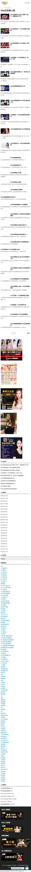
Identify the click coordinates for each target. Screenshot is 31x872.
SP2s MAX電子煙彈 (6, 587)
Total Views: (4, 801)
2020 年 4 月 (4, 538)
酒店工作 (3, 748)
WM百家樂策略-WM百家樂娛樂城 (19, 279)
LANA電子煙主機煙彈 (6, 638)
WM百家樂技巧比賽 (15, 172)
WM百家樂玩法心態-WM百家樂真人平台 (20, 257)
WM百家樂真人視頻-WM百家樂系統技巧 (20, 268)
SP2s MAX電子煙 (5, 585)
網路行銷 (3, 618)
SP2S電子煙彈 (4, 595)
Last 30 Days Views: (6, 796)
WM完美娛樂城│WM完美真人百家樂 (19, 44)
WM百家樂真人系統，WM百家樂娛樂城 (20, 287)
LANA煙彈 (3, 605)
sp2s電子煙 (4, 572)
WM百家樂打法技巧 (6, 486)
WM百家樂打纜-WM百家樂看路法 (19, 242)
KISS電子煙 (3, 574)
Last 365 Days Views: (6, 799)
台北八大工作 (4, 614)
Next (28, 333)
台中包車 (3, 727)
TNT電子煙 (3, 628)
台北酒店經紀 (4, 616)
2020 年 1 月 (4, 546)
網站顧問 (3, 583)
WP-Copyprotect (19, 871)
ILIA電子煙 (3, 570)
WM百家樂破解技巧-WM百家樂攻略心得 (20, 101)
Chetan (12, 871)
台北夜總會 (3, 736)
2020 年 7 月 (4, 530)
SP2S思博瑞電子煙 (5, 655)
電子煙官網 (3, 649)
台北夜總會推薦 (5, 742)
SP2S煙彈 (3, 599)
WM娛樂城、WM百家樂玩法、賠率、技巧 (19, 58)
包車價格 (3, 678)
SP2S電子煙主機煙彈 (6, 642)
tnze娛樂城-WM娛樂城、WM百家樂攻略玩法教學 (17, 865)
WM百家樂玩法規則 (15, 182)
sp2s (2, 566)
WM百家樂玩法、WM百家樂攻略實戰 (20, 144)
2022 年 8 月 (4, 501)
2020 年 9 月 (4, 525)
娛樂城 (2, 725)
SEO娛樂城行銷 (5, 734)
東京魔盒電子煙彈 (5, 603)
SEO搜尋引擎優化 (5, 620)
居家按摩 (3, 773)
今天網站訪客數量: (5, 788)
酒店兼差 (3, 700)
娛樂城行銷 (3, 732)
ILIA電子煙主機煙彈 (6, 643)
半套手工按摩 (4, 752)
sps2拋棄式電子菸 (5, 591)
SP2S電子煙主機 (5, 601)
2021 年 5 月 (4, 512)
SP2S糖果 (3, 657)
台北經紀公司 (4, 769)
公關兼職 (3, 705)
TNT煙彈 (3, 630)
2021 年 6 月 (4, 509)
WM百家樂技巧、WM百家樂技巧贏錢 (20, 29)
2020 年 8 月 (4, 528)
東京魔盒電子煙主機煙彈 (7, 647)
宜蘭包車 (3, 723)
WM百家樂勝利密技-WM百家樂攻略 (20, 129)
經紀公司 (3, 672)
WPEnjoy (21, 867)
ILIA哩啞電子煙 (4, 651)
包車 (2, 674)
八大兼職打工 (4, 568)
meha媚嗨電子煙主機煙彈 (7, 645)
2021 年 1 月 (4, 517)
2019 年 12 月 (4, 549)
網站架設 (3, 622)
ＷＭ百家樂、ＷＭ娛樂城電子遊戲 (19, 295)
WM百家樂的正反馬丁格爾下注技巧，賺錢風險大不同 (19, 15)
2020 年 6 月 (4, 533)
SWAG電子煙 (4, 659)
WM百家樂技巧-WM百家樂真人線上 (10, 249)
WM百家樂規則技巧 (15, 165)
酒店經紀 (3, 613)
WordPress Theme (12, 867)
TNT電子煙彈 (4, 690)
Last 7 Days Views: (6, 793)
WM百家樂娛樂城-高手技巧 (8, 197)
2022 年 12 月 (4, 496)
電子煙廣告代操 (5, 624)
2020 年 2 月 (4, 543)
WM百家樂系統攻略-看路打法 (18, 234)
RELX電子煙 (4, 576)
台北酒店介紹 (4, 740)
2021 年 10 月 (4, 504)
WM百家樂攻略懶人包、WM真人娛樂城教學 (20, 72)
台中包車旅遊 (4, 719)
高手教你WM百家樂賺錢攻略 (8, 481)
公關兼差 (3, 703)
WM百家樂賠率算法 (15, 157)
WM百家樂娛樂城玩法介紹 (17, 86)
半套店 (2, 756)
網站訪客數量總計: (5, 804)
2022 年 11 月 (4, 498)
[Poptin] (27, 868)
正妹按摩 (3, 758)
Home (2, 7)
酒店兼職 (3, 609)
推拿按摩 (3, 667)
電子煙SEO (3, 626)
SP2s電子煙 (4, 589)
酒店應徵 (3, 701)
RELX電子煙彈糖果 (5, 593)
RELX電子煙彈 (4, 607)
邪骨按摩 (3, 744)
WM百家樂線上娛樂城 (16, 189)
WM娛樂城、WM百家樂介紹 (18, 305)
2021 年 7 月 (4, 506)
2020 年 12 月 (4, 520)
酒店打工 (3, 765)
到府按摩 (3, 775)
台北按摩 (3, 754)
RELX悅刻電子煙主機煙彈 (7, 640)
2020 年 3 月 (4, 541)
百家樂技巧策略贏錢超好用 (7, 483)
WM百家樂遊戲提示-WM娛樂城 (19, 204)
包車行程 (3, 684)
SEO (2, 696)
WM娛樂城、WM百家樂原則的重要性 (20, 115)
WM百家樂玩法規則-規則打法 (18, 225)
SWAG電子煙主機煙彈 (6, 636)
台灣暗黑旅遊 (4, 669)
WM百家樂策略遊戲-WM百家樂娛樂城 (20, 324)
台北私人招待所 (5, 661)
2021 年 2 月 (4, 514)
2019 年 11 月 (4, 551)
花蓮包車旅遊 (4, 715)
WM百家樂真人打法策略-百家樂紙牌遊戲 (20, 214)
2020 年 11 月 (4, 522)
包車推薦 (3, 676)
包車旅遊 (3, 686)
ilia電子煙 (3, 582)
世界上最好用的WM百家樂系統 (9, 489)
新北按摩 (3, 771)
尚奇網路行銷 (4, 671)
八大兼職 (3, 611)
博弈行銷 (3, 731)
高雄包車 (3, 721)
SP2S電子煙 (4, 578)
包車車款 (3, 682)
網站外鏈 (3, 713)
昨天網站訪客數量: (5, 791)
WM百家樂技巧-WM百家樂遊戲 (19, 314)
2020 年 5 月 (4, 535)
